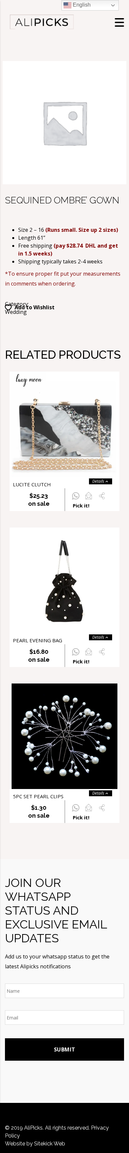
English (81, 5)
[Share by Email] (88, 499)
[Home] (41, 21)
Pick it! (81, 505)
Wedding (16, 312)
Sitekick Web (49, 1143)
